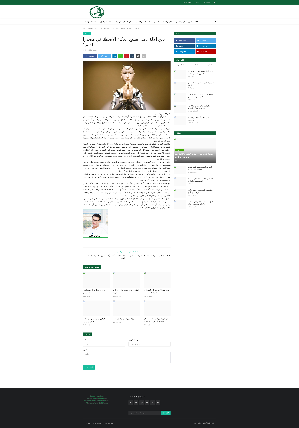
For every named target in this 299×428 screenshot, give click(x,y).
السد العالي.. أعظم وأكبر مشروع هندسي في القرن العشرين (106, 257)
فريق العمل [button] (167, 21)
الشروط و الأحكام (208, 423)
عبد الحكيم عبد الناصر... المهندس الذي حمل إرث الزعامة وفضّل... (200, 95)
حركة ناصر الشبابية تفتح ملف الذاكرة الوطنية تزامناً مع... (200, 191)
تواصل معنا (197, 423)
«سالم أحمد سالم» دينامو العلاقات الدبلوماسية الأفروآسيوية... (199, 107)
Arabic (207, 2)
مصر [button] (156, 21)
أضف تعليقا (89, 367)
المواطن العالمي (97, 28)
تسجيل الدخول (187, 2)
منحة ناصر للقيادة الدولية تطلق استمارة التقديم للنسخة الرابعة (201, 180)
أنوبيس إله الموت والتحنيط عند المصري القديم (201, 84)
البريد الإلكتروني (133, 340)
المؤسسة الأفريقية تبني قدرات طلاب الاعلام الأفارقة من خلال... (200, 203)
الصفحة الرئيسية (90, 21)
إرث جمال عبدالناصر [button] (183, 21)
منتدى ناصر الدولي (106, 21)
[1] (215, 2)
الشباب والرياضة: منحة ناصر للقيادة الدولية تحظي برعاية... (200, 168)
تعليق (85, 350)
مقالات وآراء (107, 28)
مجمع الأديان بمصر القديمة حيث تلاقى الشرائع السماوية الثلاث (200, 72)
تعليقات (87, 334)
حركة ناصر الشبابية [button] (142, 21)
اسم (84, 340)
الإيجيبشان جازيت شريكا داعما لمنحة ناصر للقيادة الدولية (149, 256)
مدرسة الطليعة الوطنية (124, 21)
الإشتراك (166, 413)
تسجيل (197, 2)
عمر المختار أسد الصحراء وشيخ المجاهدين (198, 119)
